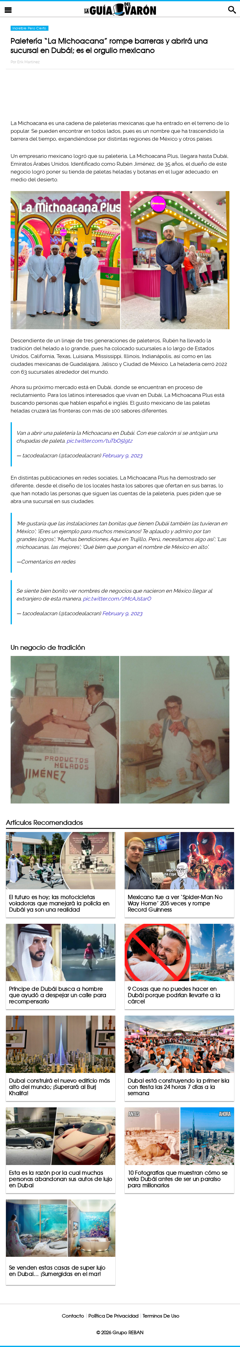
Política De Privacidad (113, 1316)
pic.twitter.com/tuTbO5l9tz (99, 441)
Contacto (73, 1316)
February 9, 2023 (122, 455)
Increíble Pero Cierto (29, 28)
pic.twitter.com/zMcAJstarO (117, 598)
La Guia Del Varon (120, 9)
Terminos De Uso (161, 1316)
